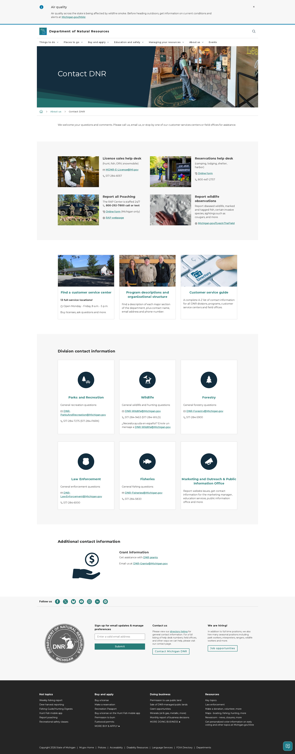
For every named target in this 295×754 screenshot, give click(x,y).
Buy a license (102, 700)
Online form (205, 173)
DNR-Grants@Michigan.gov (150, 563)
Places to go (71, 42)
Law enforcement (215, 704)
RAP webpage (115, 217)
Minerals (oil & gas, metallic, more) (168, 713)
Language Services (162, 747)
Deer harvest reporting (51, 704)
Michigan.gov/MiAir (74, 17)
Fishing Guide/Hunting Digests (56, 708)
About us (194, 42)
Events (213, 42)
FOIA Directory (184, 747)
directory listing (179, 631)
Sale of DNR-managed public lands (168, 704)
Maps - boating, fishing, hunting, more (225, 713)
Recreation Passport (106, 708)
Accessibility (116, 747)
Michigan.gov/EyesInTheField (216, 223)
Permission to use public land (165, 700)
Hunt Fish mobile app (50, 713)
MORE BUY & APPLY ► (107, 726)
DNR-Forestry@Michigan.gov (204, 411)
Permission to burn (105, 717)
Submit (120, 646)
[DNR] (41, 111)
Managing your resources (165, 42)
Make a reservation (105, 704)
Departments (203, 747)
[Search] (254, 31)
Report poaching (48, 717)
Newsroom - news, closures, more (223, 717)
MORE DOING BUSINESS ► (165, 721)
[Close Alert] (254, 7)
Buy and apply (97, 42)
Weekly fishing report (50, 700)
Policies (102, 747)
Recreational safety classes (53, 721)
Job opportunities (222, 648)
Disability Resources (137, 747)
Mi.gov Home (86, 747)
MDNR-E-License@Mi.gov (122, 169)
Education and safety (127, 42)
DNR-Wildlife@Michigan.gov (143, 411)
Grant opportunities (160, 708)
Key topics (210, 700)
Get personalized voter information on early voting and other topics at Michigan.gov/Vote (229, 723)
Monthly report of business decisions (169, 717)
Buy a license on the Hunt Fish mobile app (117, 713)
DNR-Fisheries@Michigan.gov (143, 492)
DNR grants (150, 557)
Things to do (47, 42)
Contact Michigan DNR (171, 651)
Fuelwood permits (104, 721)
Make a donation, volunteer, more (223, 708)
